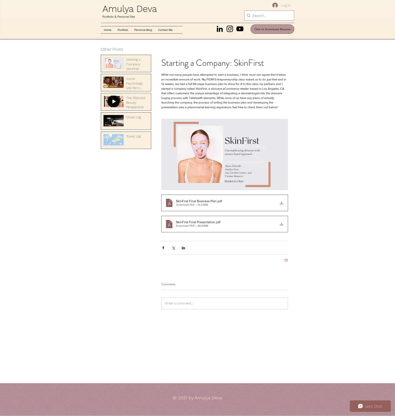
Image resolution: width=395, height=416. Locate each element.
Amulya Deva (129, 8)
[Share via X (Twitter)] (173, 248)
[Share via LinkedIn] (183, 248)
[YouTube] (240, 28)
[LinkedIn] (219, 28)
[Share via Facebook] (163, 248)
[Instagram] (229, 28)
